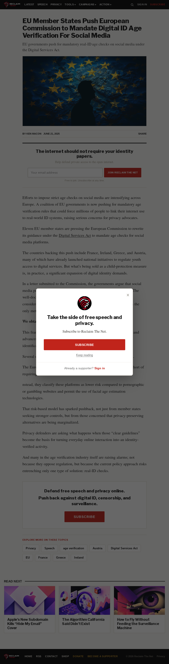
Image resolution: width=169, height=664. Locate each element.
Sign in (99, 368)
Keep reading (84, 355)
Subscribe (84, 345)
